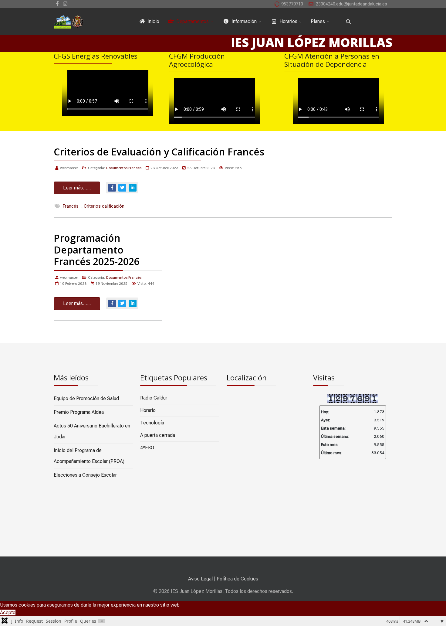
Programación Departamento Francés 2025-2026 (97, 249)
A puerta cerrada (157, 435)
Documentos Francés (123, 168)
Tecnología (152, 423)
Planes (318, 21)
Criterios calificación (104, 206)
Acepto (7, 612)
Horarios (287, 21)
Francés (71, 206)
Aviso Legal (200, 579)
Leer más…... (77, 188)
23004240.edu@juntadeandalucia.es (351, 4)
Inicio (152, 21)
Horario (148, 410)
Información (243, 21)
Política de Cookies (237, 579)
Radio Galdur (153, 398)
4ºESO (147, 448)
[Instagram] (65, 4)
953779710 (292, 4)
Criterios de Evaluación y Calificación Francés (159, 151)
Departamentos (192, 21)
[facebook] (57, 4)
